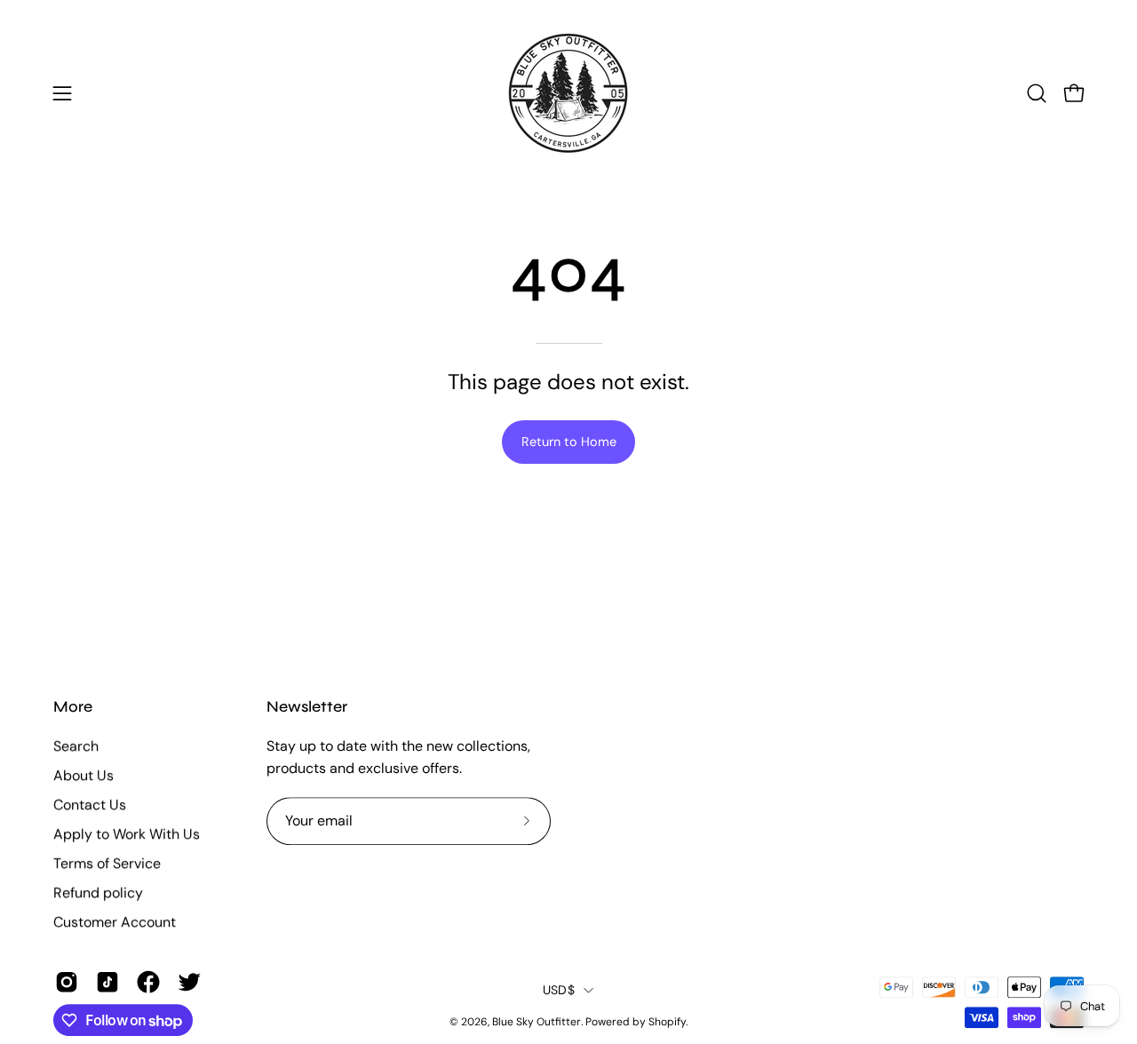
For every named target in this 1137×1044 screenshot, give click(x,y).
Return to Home (568, 442)
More (72, 706)
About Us (83, 775)
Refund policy (98, 892)
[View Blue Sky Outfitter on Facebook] (148, 981)
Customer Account (114, 922)
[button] (1036, 93)
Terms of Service (107, 863)
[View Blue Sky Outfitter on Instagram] (66, 981)
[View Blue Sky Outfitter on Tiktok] (107, 981)
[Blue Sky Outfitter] (568, 93)
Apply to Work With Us (126, 834)
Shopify (667, 1022)
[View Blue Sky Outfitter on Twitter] (189, 981)
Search (76, 746)
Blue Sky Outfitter (536, 1022)
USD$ (559, 990)
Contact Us (89, 804)
